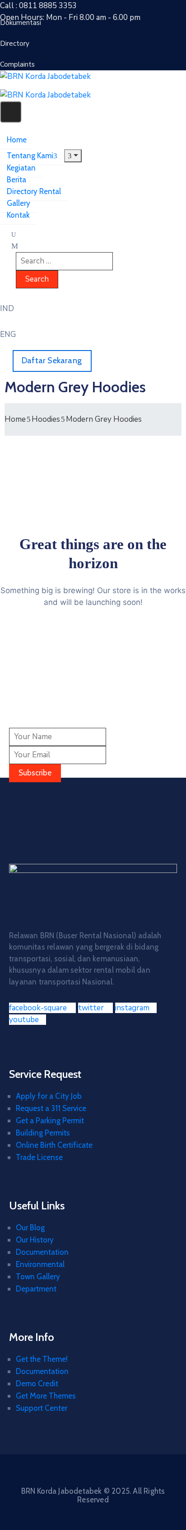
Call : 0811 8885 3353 (38, 5)
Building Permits (43, 1132)
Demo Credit (37, 1383)
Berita (16, 179)
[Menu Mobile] (10, 111)
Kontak (18, 214)
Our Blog (30, 1227)
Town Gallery (38, 1276)
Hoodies (46, 419)
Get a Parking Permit (50, 1120)
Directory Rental (34, 191)
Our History (35, 1239)
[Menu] (73, 155)
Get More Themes (46, 1395)
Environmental (40, 1264)
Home (17, 139)
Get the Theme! (42, 1359)
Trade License (39, 1157)
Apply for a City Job (49, 1096)
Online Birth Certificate (54, 1145)
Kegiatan (21, 167)
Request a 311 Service (51, 1108)
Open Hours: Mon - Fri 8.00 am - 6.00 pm (70, 17)
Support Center (41, 1408)
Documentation (42, 1252)
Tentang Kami (30, 155)
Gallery (18, 203)
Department (36, 1288)
